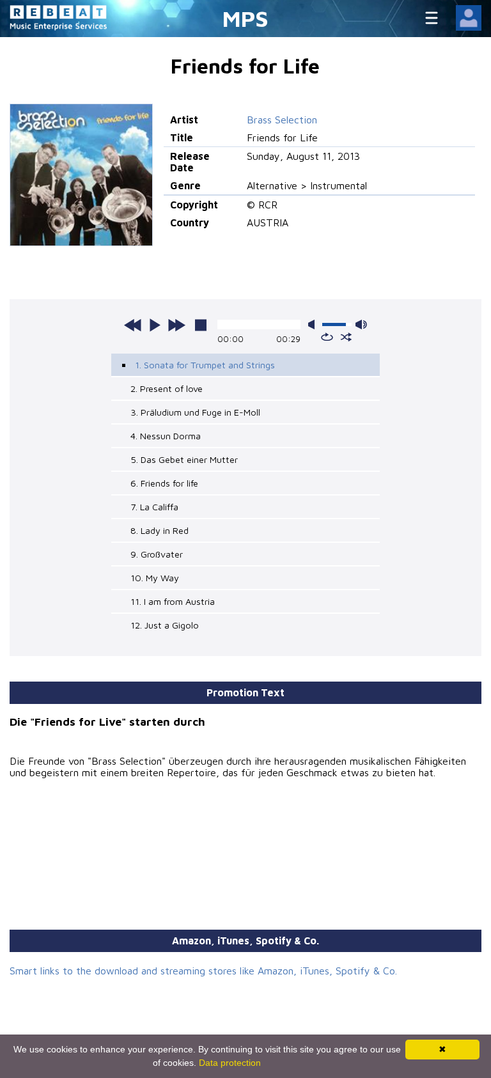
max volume (361, 324)
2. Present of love (166, 388)
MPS (245, 18)
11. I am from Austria (172, 601)
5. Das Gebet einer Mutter (184, 459)
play (155, 325)
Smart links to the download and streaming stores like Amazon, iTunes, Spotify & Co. (203, 970)
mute (314, 324)
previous (133, 325)
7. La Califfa (154, 506)
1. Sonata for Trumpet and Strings (205, 364)
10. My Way (154, 577)
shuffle (346, 337)
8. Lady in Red (159, 530)
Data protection (230, 1063)
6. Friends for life (164, 483)
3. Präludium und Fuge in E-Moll (195, 412)
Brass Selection (282, 119)
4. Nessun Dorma (165, 435)
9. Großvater (156, 554)
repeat (327, 337)
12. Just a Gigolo (164, 625)
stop (201, 325)
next (176, 325)
